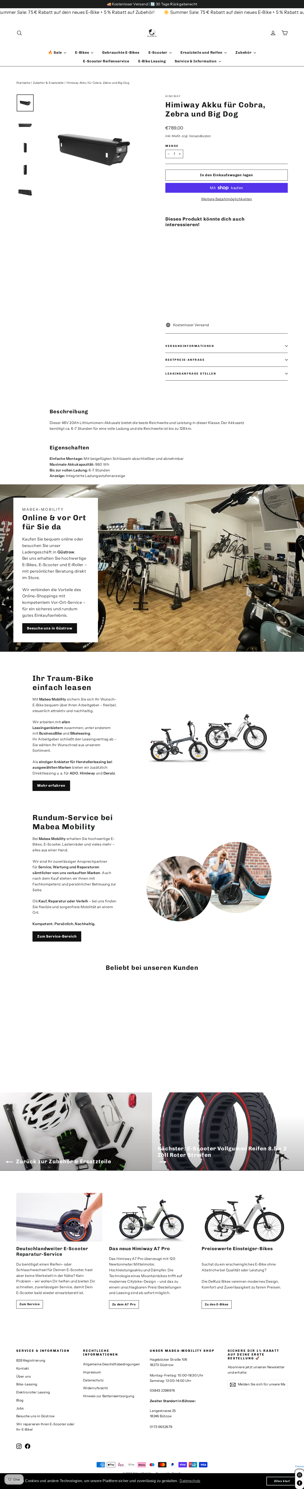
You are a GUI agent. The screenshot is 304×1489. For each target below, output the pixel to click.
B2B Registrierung (30, 1360)
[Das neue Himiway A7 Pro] (152, 1217)
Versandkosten (200, 136)
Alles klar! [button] (282, 1481)
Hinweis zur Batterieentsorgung (108, 1396)
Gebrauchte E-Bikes (120, 52)
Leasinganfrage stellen (190, 373)
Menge (172, 145)
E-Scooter (158, 52)
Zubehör (243, 52)
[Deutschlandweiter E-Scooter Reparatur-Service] (59, 1217)
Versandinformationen (189, 346)
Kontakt (22, 1368)
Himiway (173, 96)
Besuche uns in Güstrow (49, 628)
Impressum (92, 1372)
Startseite (23, 82)
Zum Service (29, 1304)
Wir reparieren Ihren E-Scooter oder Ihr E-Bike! (45, 1427)
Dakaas (299, 1466)
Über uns (23, 1376)
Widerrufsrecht (95, 1388)
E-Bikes (82, 52)
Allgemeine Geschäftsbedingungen (111, 1364)
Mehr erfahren (51, 785)
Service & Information (196, 61)
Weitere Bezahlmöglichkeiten (226, 199)
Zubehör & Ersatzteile (48, 82)
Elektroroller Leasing (33, 1392)
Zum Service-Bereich (57, 936)
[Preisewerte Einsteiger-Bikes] (245, 1217)
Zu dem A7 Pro (124, 1304)
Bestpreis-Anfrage (185, 359)
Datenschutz (93, 1380)
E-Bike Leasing (152, 61)
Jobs (20, 1408)
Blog (20, 1400)
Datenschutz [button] (190, 1481)
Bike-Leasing (26, 1384)
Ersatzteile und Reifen (201, 52)
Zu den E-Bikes (217, 1304)
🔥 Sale (55, 52)
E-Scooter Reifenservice (106, 61)
